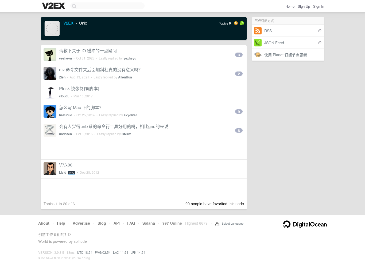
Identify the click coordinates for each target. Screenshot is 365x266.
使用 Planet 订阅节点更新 (285, 54)
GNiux (126, 134)
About (43, 223)
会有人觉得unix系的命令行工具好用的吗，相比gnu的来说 (113, 126)
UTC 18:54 (84, 252)
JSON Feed (274, 42)
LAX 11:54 (120, 252)
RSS (268, 30)
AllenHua (125, 77)
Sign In (318, 6)
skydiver (130, 115)
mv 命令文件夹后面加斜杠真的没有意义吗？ (101, 69)
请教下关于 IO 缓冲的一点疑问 (88, 50)
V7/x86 (65, 165)
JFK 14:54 (138, 252)
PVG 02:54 (103, 252)
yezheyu (65, 58)
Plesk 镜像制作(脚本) (79, 88)
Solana (148, 223)
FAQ (131, 223)
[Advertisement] (144, 149)
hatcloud (65, 115)
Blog (102, 223)
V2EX (68, 23)
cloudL (64, 96)
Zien (62, 77)
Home (289, 6)
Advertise (81, 223)
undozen (65, 134)
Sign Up (304, 6)
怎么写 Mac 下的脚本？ (81, 107)
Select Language (231, 223)
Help (61, 223)
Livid (62, 172)
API (117, 223)
